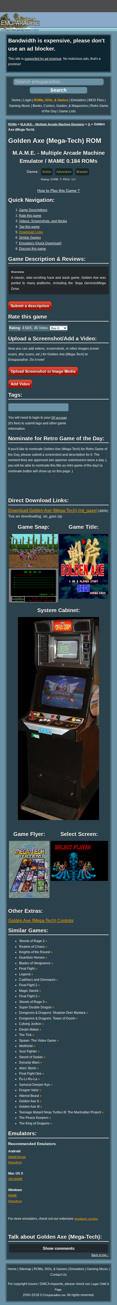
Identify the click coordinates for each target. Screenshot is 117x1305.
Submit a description (30, 305)
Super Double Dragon (36, 1007)
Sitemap (25, 1269)
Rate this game (30, 216)
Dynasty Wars (30, 1062)
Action (46, 172)
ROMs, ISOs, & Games (51, 100)
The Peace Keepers (35, 1118)
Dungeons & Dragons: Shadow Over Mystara (53, 1013)
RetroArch (15, 1162)
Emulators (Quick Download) (40, 243)
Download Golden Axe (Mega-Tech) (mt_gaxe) (52, 510)
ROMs (12, 124)
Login (27, 100)
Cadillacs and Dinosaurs (38, 980)
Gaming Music (19, 106)
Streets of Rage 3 (33, 1002)
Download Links (31, 232)
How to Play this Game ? (58, 190)
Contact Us (58, 1275)
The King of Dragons (35, 1123)
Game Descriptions (33, 210)
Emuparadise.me (54, 1295)
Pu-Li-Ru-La (29, 1079)
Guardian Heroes (33, 957)
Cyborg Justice (31, 1024)
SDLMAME (15, 1179)
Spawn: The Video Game (39, 1040)
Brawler (82, 172)
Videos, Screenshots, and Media (43, 221)
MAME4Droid (17, 1157)
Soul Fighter (29, 1051)
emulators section (86, 1218)
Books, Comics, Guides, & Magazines (60, 106)
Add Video (20, 383)
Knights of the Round (36, 952)
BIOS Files (96, 100)
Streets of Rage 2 (33, 941)
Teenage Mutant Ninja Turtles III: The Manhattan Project (61, 1112)
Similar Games (30, 238)
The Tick (26, 1035)
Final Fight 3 (29, 996)
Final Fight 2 (29, 985)
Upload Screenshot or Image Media (43, 371)
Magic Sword (30, 991)
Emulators (78, 100)
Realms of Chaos (33, 947)
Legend (26, 974)
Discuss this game (32, 249)
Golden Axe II (30, 1101)
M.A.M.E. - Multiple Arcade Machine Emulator (52, 124)
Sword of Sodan (32, 1057)
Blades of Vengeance (36, 963)
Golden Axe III (30, 1107)
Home (16, 100)
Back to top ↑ (100, 1255)
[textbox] (32, 407)
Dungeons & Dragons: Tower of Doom (48, 1018)
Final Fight (28, 968)
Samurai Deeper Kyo (36, 1085)
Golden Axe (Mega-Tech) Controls (40, 920)
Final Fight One (31, 1074)
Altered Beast (30, 1096)
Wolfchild (27, 1046)
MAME (12, 1195)
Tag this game (29, 227)
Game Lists (67, 111)
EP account (59, 417)
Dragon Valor (30, 1090)
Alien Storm (29, 1068)
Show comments (59, 1248)
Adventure (64, 172)
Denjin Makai (30, 1029)
